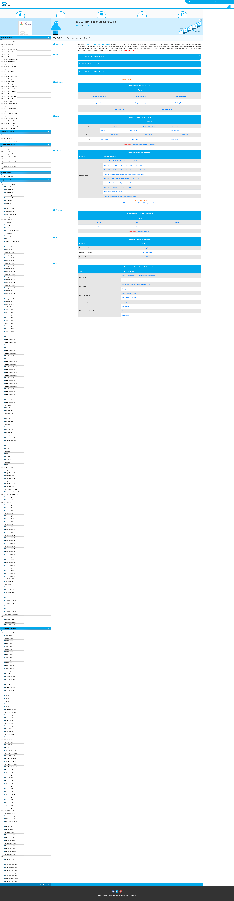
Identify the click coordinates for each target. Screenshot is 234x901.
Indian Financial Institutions (130, 297)
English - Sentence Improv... (10, 96)
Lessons (196, 2)
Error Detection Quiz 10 (11, 361)
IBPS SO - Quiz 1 (9, 728)
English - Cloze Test (9, 54)
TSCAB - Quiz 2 (9, 698)
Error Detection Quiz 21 (11, 391)
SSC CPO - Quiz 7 (9, 783)
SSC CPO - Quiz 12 (10, 797)
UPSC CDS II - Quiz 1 (10, 859)
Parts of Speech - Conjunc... (10, 168)
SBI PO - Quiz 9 (9, 657)
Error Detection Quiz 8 (10, 356)
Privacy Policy (125, 895)
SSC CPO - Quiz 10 (10, 791)
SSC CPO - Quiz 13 (10, 799)
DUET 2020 (104, 139)
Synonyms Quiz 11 (10, 532)
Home (190, 2)
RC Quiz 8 (8, 465)
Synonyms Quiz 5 (9, 516)
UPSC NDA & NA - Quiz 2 (11, 867)
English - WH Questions (9, 128)
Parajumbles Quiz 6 (10, 483)
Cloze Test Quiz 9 (9, 331)
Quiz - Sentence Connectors (10, 595)
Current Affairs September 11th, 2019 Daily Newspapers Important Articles (125, 169)
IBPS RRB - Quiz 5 (10, 684)
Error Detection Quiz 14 (11, 372)
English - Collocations (9, 123)
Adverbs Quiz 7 (9, 203)
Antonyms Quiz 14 (10, 282)
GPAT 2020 (185, 135)
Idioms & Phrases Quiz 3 (11, 625)
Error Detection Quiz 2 (10, 339)
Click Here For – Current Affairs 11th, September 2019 (139, 203)
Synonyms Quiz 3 (9, 510)
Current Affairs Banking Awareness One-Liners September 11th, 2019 (124, 174)
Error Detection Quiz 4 (10, 345)
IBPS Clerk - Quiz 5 (10, 731)
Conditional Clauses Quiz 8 (12, 241)
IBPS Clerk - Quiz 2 (10, 717)
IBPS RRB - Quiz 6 (10, 687)
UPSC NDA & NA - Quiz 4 (11, 873)
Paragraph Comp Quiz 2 (11, 440)
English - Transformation (10, 106)
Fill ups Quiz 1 (9, 407)
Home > (79, 26)
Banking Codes (126, 306)
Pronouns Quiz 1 (9, 187)
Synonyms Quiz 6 (9, 518)
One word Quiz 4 (9, 589)
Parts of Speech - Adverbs (10, 161)
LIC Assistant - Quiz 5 (10, 848)
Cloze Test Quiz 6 (9, 323)
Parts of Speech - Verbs (9, 158)
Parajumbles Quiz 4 (10, 478)
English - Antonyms (8, 44)
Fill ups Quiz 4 (9, 416)
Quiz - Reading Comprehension (11, 443)
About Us (210, 2)
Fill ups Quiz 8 (9, 427)
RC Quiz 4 (8, 454)
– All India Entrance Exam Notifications (139, 144)
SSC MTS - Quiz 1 (9, 742)
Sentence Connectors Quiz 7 (12, 614)
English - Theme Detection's (10, 103)
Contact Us (218, 2)
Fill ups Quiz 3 (9, 413)
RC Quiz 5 (8, 456)
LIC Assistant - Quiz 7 (10, 854)
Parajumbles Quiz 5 (10, 481)
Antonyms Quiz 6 (9, 260)
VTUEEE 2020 (114, 135)
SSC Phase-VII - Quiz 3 (11, 764)
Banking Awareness (180, 103)
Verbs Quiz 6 (8, 200)
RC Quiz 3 (8, 451)
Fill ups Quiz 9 (9, 429)
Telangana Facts (126, 289)
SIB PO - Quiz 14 (9, 671)
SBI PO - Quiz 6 (9, 649)
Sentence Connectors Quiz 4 (12, 606)
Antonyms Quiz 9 (9, 268)
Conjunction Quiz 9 (10, 208)
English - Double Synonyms (10, 69)
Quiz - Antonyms (8, 244)
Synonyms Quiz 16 (10, 546)
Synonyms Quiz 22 (10, 562)
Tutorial (86, 26)
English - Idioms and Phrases (11, 74)
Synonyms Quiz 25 (10, 570)
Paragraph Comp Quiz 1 (11, 437)
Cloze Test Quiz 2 (9, 312)
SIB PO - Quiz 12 (9, 665)
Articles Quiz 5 (9, 198)
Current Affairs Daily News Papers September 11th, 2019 (120, 161)
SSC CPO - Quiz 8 (9, 786)
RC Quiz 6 (8, 459)
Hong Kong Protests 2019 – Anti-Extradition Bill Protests (138, 275)
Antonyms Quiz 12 (10, 277)
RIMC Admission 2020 (149, 126)
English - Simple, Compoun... (11, 98)
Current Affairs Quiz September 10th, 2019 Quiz (118, 187)
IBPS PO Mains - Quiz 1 (11, 712)
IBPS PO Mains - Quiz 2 (11, 709)
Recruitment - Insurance (9, 824)
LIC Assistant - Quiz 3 (10, 843)
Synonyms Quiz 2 (9, 507)
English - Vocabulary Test (10, 108)
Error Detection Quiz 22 (11, 394)
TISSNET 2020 (134, 139)
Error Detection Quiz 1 (10, 336)
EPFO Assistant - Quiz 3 (11, 818)
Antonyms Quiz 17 (10, 290)
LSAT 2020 (174, 139)
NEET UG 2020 (175, 126)
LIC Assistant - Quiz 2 (10, 840)
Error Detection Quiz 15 (11, 375)
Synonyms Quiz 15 (10, 543)
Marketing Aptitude (167, 109)
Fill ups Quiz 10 (9, 432)
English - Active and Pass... (10, 42)
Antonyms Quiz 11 (10, 274)
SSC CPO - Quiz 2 (9, 772)
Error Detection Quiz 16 (11, 378)
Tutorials (202, 2)
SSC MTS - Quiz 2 (9, 745)
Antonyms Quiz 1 (9, 246)
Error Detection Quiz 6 (10, 350)
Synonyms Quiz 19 (10, 554)
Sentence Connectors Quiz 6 (12, 611)
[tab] (139, 56)
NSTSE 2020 (114, 126)
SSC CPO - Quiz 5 (9, 780)
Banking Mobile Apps (128, 302)
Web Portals (125, 315)
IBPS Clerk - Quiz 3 (10, 720)
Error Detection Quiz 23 (11, 397)
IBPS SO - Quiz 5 (9, 737)
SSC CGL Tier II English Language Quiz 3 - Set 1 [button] (92, 56)
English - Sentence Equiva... (10, 118)
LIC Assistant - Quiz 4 (10, 846)
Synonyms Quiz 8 (9, 524)
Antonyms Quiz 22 (10, 304)
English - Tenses (8, 101)
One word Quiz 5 (9, 592)
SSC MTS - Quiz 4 (9, 747)
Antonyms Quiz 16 (10, 288)
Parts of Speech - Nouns (9, 151)
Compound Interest (147, 252)
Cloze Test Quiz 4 (9, 317)
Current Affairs (146, 256)
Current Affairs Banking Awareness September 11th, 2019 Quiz (122, 178)
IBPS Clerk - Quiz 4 (10, 726)
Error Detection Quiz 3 (10, 342)
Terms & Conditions (114, 895)
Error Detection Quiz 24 (11, 400)
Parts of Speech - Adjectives (10, 156)
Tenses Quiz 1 (8, 222)
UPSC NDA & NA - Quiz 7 (11, 881)
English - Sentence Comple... (11, 93)
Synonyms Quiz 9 (9, 527)
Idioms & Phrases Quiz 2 (11, 622)
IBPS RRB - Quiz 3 (10, 679)
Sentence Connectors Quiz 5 (12, 608)
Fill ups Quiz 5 (9, 418)
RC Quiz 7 (8, 462)
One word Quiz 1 (9, 581)
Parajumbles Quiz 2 (10, 473)
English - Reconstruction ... (10, 88)
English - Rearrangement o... (11, 84)
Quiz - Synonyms (8, 502)
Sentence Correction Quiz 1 (12, 491)
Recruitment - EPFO (9, 810)
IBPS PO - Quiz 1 (9, 693)
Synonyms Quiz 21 (10, 560)
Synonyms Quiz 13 (10, 538)
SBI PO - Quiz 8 (9, 654)
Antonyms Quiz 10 (10, 271)
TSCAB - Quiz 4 (9, 704)
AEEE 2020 (133, 130)
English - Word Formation (10, 111)
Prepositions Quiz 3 (10, 192)
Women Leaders (126, 280)
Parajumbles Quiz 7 (10, 486)
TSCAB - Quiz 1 (9, 695)
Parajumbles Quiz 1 (10, 470)
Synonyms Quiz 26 (10, 573)
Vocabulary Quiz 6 (9, 236)
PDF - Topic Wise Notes (9, 136)
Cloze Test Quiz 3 (9, 315)
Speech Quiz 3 (8, 227)
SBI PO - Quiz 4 (9, 643)
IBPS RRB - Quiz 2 (10, 676)
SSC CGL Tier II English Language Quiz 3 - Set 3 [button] (92, 71)
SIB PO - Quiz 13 (9, 668)
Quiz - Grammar (7, 219)
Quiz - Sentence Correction (10, 489)
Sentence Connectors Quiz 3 (12, 603)
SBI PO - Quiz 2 (9, 638)
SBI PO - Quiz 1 (9, 635)
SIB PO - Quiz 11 (9, 663)
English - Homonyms (9, 71)
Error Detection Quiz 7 (10, 353)
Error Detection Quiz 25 (11, 402)
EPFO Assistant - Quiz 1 (11, 813)
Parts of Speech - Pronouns (10, 154)
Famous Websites (127, 310)
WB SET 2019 (149, 135)
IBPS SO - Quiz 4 (9, 734)
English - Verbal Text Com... (10, 113)
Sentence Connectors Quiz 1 (12, 597)
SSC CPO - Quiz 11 (10, 794)
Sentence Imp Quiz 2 (10, 499)
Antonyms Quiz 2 (9, 249)
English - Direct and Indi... (10, 66)
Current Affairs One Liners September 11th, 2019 (118, 183)
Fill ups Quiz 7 (9, 424)
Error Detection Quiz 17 (11, 380)
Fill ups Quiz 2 (9, 410)
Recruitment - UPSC (9, 856)
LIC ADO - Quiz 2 (9, 829)
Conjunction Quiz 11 (10, 214)
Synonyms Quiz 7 (9, 521)
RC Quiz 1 (8, 445)
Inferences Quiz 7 (9, 238)
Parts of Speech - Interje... (10, 166)
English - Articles (8, 46)
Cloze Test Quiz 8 (9, 328)
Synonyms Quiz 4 (9, 513)
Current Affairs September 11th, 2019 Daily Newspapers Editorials (123, 165)
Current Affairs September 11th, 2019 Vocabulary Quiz (120, 196)
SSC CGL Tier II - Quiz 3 (11, 756)
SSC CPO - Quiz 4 (9, 778)
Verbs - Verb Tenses (8, 176)
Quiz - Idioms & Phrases (9, 616)
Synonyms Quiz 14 (10, 540)
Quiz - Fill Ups (7, 405)
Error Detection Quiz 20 (11, 389)
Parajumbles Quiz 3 (10, 475)
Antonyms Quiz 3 (9, 252)
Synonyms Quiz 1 (9, 505)
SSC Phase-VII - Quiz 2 (11, 761)
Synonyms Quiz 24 (10, 568)
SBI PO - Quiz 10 (9, 660)
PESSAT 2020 (175, 130)
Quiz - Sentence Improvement (11, 494)
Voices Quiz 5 (8, 233)
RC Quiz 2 (8, 448)
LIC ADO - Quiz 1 (9, 826)
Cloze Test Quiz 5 (9, 320)
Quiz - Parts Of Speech (9, 184)
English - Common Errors (10, 56)
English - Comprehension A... (11, 59)
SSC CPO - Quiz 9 (9, 788)
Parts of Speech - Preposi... (10, 163)
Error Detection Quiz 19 (11, 386)
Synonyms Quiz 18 (10, 551)
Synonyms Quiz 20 (10, 557)
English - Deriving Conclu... (10, 64)
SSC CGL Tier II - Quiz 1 (11, 750)
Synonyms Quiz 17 (10, 549)
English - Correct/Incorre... (10, 51)
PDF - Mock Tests (8, 138)
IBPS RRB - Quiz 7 (10, 690)
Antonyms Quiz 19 (10, 296)
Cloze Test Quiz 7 (9, 326)
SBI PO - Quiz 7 (9, 652)
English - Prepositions (9, 81)
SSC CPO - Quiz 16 (10, 808)
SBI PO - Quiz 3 (9, 641)
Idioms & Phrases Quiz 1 (11, 619)
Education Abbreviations (129, 293)
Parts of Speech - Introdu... (10, 149)
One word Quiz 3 (9, 587)
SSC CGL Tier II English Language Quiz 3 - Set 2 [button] (92, 64)
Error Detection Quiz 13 (11, 369)
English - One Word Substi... (10, 76)
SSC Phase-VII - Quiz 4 (11, 767)
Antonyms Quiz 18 (10, 293)
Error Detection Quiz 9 (10, 358)
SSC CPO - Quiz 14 (10, 802)
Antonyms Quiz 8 (9, 266)
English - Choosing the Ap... (10, 49)
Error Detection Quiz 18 (11, 383)
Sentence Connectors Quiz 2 (12, 600)
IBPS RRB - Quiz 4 (10, 682)
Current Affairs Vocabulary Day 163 (114, 191)
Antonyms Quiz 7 (9, 263)
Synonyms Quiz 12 (10, 535)
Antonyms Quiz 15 (10, 285)
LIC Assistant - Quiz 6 (10, 851)
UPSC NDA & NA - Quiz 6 (11, 878)
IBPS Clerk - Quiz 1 (10, 715)
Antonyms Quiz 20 (10, 299)
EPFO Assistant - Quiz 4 (11, 821)
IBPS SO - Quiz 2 (9, 723)
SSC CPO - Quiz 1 (9, 769)
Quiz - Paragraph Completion (11, 435)
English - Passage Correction (11, 79)
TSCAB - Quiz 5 (9, 706)
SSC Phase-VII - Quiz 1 (11, 758)
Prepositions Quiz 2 (10, 189)
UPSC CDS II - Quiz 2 (10, 862)
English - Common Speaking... (11, 126)
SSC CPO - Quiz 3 (9, 775)
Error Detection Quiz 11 (11, 364)
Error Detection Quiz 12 (11, 367)
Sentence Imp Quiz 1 (10, 497)
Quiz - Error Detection (9, 334)
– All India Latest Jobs (139, 231)
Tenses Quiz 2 (8, 225)
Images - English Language (10, 141)
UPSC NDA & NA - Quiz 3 (11, 870)
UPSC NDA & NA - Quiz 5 (11, 875)
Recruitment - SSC (8, 739)
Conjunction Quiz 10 (10, 211)
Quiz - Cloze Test (8, 307)
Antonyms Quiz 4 (9, 255)
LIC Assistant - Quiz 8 (10, 835)
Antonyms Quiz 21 (10, 301)
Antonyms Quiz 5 (9, 257)
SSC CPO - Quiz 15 (10, 805)
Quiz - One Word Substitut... (10, 579)
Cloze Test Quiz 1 (9, 309)
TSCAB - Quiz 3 (9, 701)
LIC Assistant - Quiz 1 (10, 837)
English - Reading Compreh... (11, 121)
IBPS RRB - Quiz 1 (10, 673)
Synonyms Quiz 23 (10, 565)
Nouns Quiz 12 (9, 217)
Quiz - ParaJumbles (8, 467)
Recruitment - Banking (9, 632)
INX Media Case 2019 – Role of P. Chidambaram (136, 284)
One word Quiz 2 (9, 584)
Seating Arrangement (148, 248)
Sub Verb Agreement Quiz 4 (12, 230)
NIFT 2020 (104, 130)
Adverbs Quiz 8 (9, 206)
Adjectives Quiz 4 (9, 195)
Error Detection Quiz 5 (10, 347)
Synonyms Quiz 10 (10, 529)
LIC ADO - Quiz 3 (9, 832)
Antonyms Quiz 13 (10, 279)
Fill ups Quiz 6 (9, 421)
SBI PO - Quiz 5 (9, 646)
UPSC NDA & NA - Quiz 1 (11, 865)
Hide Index (43, 884)
